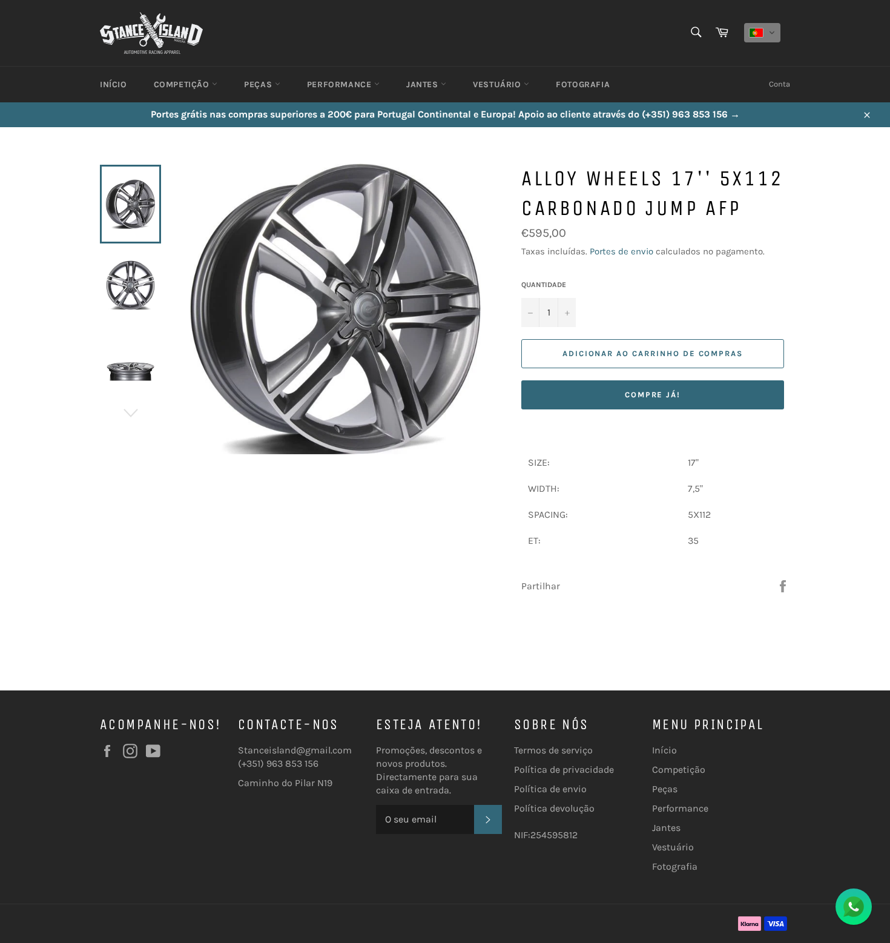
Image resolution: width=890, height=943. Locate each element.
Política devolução (554, 808)
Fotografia (583, 84)
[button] (762, 32)
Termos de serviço (553, 750)
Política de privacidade (564, 769)
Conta (779, 83)
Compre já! (653, 394)
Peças (259, 84)
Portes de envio (621, 251)
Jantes (423, 84)
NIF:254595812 (546, 835)
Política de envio (550, 789)
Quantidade (543, 284)
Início (113, 84)
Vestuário (498, 84)
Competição (183, 84)
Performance (340, 84)
